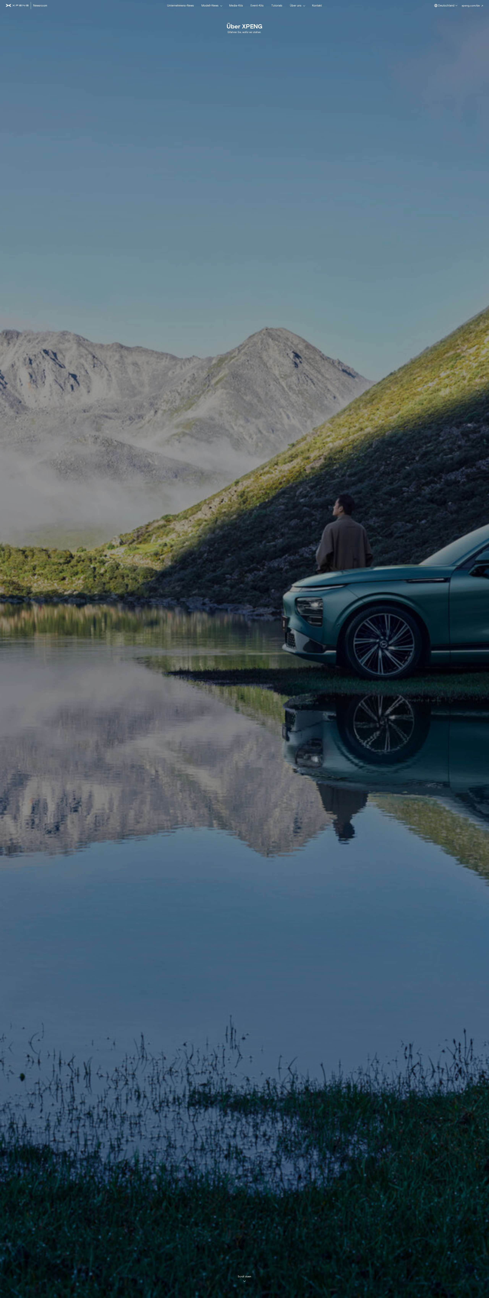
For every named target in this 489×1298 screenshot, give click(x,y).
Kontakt (317, 5)
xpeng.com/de (471, 5)
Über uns (295, 5)
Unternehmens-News (180, 5)
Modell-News (210, 5)
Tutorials (276, 5)
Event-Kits (257, 5)
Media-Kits (236, 5)
